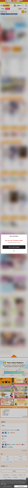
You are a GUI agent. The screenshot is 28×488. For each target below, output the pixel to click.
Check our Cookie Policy (7, 486)
